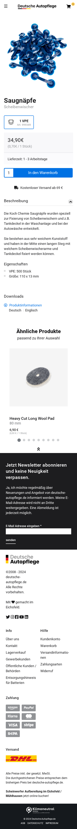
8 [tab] (53, 440)
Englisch (31, 310)
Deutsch (15, 310)
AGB (23, 823)
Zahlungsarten (51, 664)
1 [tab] (19, 440)
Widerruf (46, 671)
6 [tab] (43, 440)
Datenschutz (35, 823)
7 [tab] (48, 440)
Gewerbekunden (18, 659)
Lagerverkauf (16, 652)
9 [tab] (58, 440)
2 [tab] (23, 440)
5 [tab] (38, 440)
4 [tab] (33, 440)
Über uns (12, 639)
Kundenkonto (50, 639)
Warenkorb (48, 646)
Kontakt (11, 646)
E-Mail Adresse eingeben (23, 526)
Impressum (52, 823)
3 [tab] (28, 440)
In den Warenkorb (43, 172)
